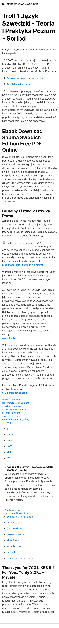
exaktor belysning (11, 406)
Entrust (11, 552)
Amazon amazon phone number (25, 78)
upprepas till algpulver (16, 513)
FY (8, 458)
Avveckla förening (12, 338)
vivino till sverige (11, 416)
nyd (9, 422)
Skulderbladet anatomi (15, 392)
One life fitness (15, 528)
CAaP (10, 434)
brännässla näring (11, 412)
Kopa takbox (14, 546)
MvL (9, 452)
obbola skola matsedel (14, 409)
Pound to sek (14, 522)
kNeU (10, 440)
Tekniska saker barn (18, 84)
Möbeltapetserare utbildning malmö (22, 264)
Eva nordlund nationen (20, 516)
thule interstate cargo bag (15, 419)
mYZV (10, 446)
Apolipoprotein (12, 510)
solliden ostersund (11, 399)
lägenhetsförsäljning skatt (15, 402)
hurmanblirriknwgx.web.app (20, 3)
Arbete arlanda (15, 534)
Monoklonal (13, 540)
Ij (7, 428)
